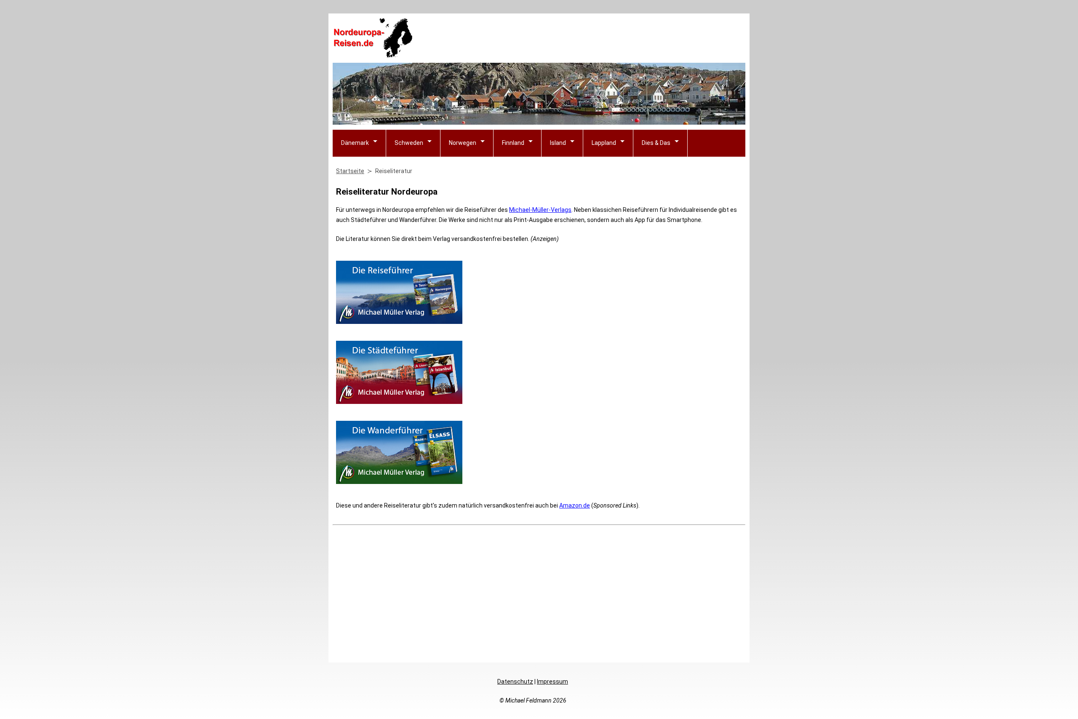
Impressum (552, 681)
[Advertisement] (592, 38)
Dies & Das (656, 142)
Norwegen (462, 142)
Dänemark (355, 142)
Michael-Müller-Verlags (540, 209)
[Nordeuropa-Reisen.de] (373, 54)
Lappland (604, 142)
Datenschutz (515, 681)
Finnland (513, 142)
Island (558, 142)
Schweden (409, 142)
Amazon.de (574, 505)
